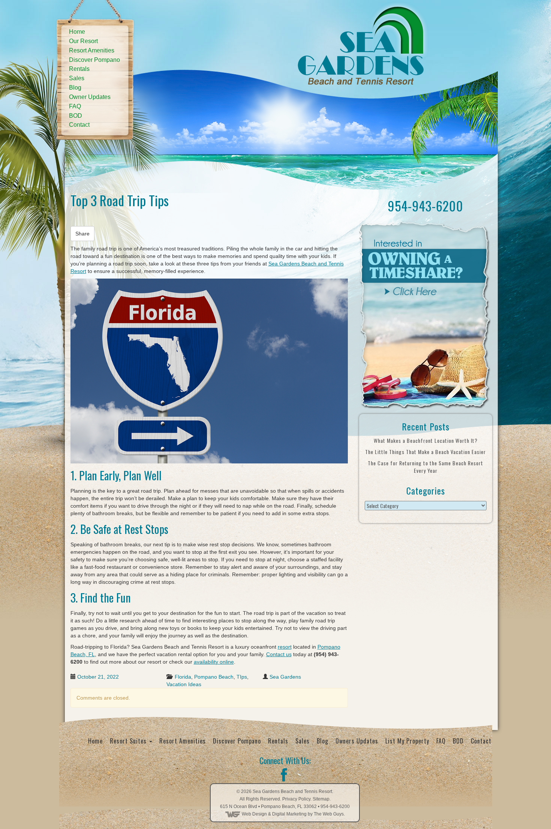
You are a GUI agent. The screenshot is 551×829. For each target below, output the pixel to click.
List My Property (407, 740)
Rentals (79, 69)
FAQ (75, 106)
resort (285, 647)
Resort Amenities (91, 50)
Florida (183, 677)
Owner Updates (90, 97)
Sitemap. (322, 799)
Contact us (279, 654)
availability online (214, 662)
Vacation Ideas (183, 684)
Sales (76, 78)
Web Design (254, 814)
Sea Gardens (285, 677)
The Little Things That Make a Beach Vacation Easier (425, 452)
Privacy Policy (296, 799)
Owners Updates (356, 740)
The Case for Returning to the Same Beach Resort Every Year (425, 466)
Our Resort (83, 41)
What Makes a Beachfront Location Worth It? (426, 440)
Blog (75, 87)
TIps (242, 677)
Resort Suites (129, 740)
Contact (79, 124)
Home (77, 31)
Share (82, 234)
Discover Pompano (94, 60)
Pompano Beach (214, 677)
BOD (75, 115)
